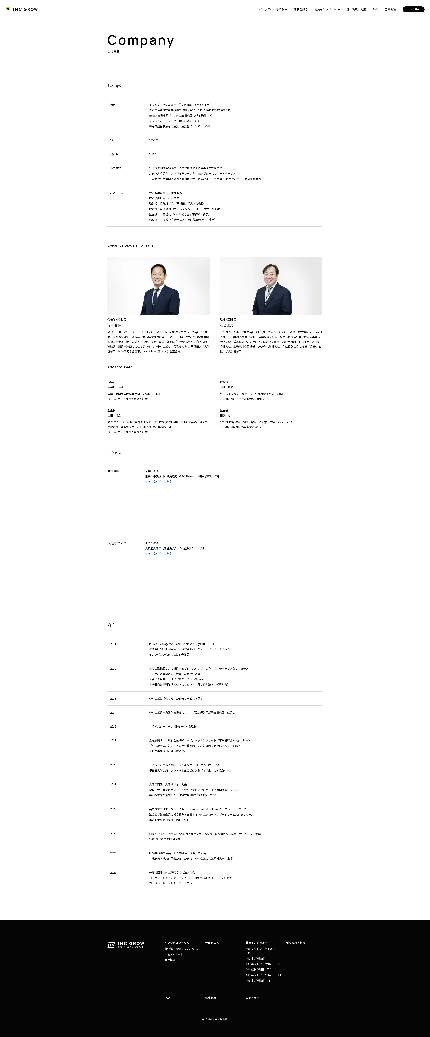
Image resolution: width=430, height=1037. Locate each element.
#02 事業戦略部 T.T (258, 958)
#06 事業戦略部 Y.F (258, 980)
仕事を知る (301, 9)
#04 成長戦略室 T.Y (258, 969)
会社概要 (170, 960)
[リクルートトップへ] (22, 9)
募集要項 (390, 9)
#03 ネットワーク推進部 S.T (264, 964)
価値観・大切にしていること (182, 949)
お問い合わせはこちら (158, 481)
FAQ (375, 9)
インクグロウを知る (271, 9)
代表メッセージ (174, 954)
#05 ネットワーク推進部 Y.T (263, 975)
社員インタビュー (326, 9)
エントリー (413, 9)
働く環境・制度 (356, 9)
